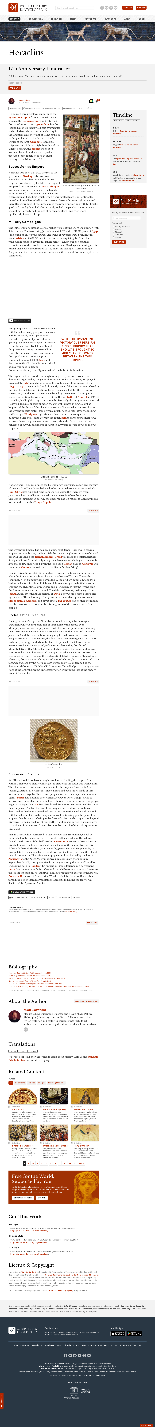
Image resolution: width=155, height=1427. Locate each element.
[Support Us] (2, 1401)
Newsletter (37, 1345)
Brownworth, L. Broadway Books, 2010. (29, 973)
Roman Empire (44, 557)
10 (64, 1163)
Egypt (95, 231)
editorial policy (71, 912)
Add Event (118, 121)
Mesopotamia (16, 601)
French (13, 1051)
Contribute (90, 19)
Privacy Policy (86, 1345)
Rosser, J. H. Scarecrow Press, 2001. (35, 984)
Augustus (87, 564)
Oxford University (71, 1306)
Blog (59, 1345)
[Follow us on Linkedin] (80, 1356)
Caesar (25, 567)
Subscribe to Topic (31, 108)
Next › (71, 1163)
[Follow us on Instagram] (84, 1356)
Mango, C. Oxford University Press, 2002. (36, 978)
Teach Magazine (128, 1309)
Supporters (125, 1345)
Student (118, 232)
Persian (22, 1051)
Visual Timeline (132, 121)
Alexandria (15, 859)
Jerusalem (43, 124)
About (127, 19)
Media (73, 19)
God (36, 804)
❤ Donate (15, 88)
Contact (26, 1345)
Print (81, 108)
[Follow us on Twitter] (70, 1356)
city (26, 383)
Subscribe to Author (51, 108)
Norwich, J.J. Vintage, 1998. (29, 981)
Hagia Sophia (43, 502)
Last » (81, 1163)
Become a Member (23, 1198)
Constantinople (50, 186)
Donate (41, 1198)
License (76, 898)
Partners (113, 1345)
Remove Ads (93, 511)
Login (142, 19)
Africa (20, 238)
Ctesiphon (31, 414)
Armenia (31, 601)
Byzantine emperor (128, 131)
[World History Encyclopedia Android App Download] (134, 1334)
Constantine (61, 841)
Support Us (110, 19)
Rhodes (35, 866)
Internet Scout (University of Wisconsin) (26, 1309)
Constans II (15, 876)
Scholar (118, 237)
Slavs (135, 175)
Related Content (38, 898)
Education (56, 19)
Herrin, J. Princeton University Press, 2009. (29, 976)
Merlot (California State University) (62, 1309)
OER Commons (85, 1309)
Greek (58, 557)
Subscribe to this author (86, 1001)
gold (64, 418)
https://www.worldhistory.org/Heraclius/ (29, 1231)
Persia (20, 797)
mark (11, 869)
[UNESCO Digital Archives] (77, 1393)
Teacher (118, 229)
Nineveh (83, 397)
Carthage (28, 176)
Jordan (12, 594)
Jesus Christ (15, 492)
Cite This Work (64, 898)
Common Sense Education (133, 1306)
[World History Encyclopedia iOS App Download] (118, 1334)
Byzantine (85, 339)
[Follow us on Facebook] (66, 1356)
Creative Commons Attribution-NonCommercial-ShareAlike (71, 1275)
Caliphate (36, 142)
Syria (57, 594)
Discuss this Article (23, 892)
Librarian (119, 235)
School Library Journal (106, 1309)
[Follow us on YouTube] (89, 1356)
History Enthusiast (123, 226)
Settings (137, 1345)
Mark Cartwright (25, 100)
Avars (41, 360)
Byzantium (64, 601)
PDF (90, 108)
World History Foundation (55, 1364)
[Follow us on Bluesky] (75, 1356)
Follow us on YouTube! (21, 321)
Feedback (49, 1345)
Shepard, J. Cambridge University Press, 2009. (48, 986)
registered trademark (95, 1375)
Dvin (114, 164)
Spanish (33, 1051)
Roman (68, 564)
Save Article (14, 108)
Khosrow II (79, 346)
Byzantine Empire (19, 117)
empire (36, 148)
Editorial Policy (70, 1345)
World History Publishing (50, 1366)
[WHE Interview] (26, 1029)
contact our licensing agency (60, 1290)
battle (70, 397)
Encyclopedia (36, 19)
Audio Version (69, 108)
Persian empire (32, 121)
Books (51, 898)
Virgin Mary (15, 386)
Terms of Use (101, 1345)
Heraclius (117, 133)
